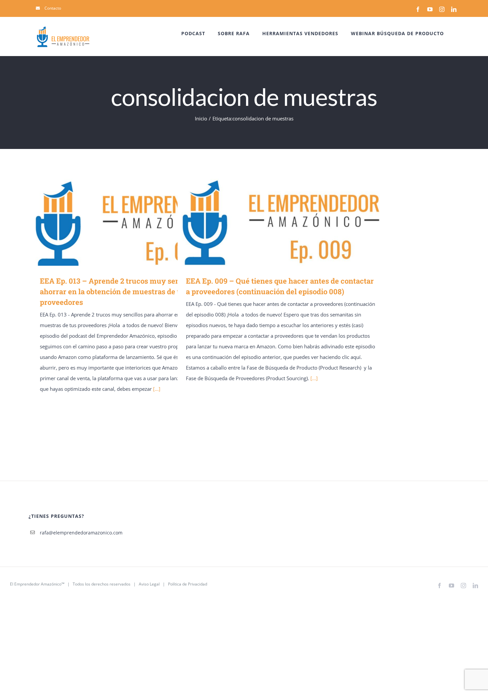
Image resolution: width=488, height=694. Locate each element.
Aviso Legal (149, 584)
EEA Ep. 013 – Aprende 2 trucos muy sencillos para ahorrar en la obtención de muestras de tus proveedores (125, 222)
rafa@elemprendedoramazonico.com (81, 532)
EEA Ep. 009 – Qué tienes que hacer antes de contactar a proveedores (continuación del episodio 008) (271, 222)
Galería (144, 222)
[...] (156, 388)
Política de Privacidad (187, 584)
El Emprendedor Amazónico (35, 584)
